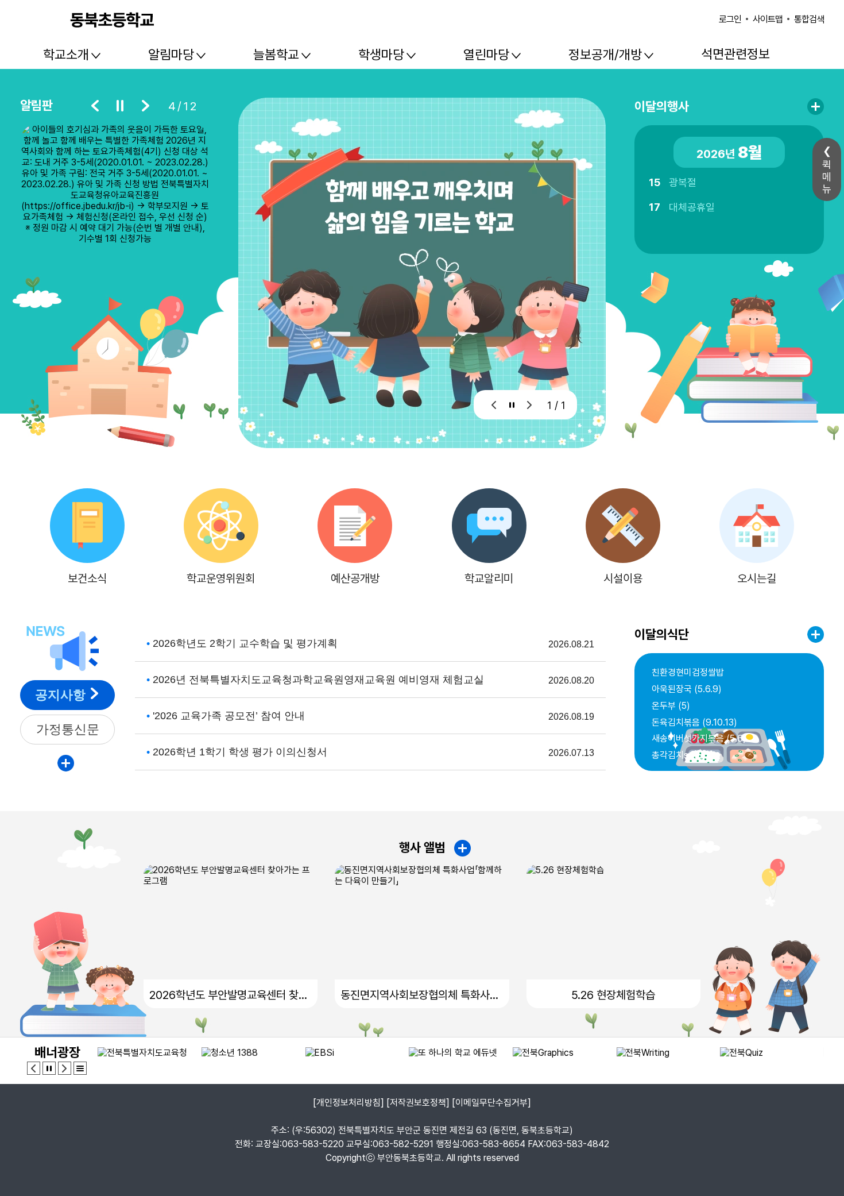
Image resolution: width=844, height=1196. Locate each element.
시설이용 (622, 578)
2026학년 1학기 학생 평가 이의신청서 (240, 752)
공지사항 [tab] (60, 695)
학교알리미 (488, 578)
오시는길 (756, 578)
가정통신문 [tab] (67, 729)
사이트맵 (768, 19)
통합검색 (809, 19)
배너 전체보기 (80, 1068)
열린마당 (486, 55)
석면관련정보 (735, 54)
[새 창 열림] (115, 187)
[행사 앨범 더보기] (462, 848)
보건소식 (87, 578)
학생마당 (381, 55)
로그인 (730, 19)
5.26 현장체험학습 (613, 995)
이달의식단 (661, 634)
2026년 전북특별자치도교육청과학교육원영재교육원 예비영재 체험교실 (318, 679)
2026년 (729, 152)
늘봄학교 (276, 55)
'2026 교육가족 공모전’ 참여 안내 (229, 716)
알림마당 (171, 55)
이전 (94, 105)
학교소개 (66, 55)
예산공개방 (355, 578)
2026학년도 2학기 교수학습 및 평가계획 (245, 643)
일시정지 (120, 105)
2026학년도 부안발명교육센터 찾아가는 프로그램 (230, 995)
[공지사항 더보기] (65, 763)
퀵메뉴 (826, 177)
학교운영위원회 (221, 578)
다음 (145, 105)
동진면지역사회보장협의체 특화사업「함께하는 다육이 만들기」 (421, 995)
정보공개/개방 (605, 55)
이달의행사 (661, 106)
